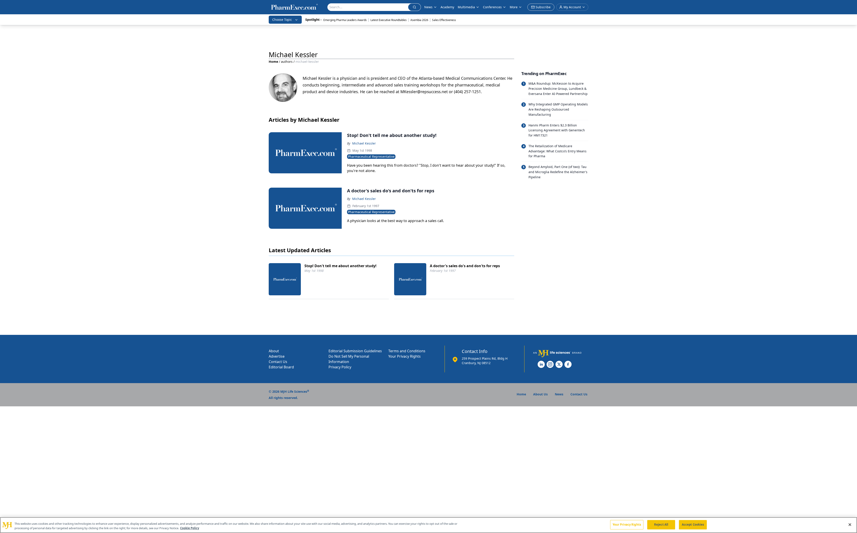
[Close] (850, 524)
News (428, 7)
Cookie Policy (189, 528)
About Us (540, 394)
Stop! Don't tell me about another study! (340, 265)
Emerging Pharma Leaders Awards (345, 20)
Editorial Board (281, 367)
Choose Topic (282, 19)
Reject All (661, 525)
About (274, 350)
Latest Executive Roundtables (388, 20)
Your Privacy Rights (404, 356)
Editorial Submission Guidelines (355, 350)
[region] (428, 525)
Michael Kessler (364, 143)
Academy (447, 7)
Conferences (492, 7)
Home (273, 61)
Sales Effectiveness (444, 20)
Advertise (277, 356)
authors (287, 61)
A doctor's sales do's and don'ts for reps (465, 265)
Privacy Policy (340, 367)
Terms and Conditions (406, 350)
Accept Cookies (693, 525)
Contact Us (278, 361)
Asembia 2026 (419, 20)
